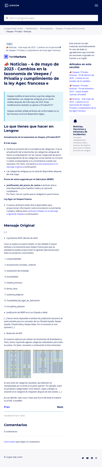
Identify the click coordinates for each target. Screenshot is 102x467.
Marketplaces (46, 28)
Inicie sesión (9, 441)
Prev (7, 407)
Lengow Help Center (13, 28)
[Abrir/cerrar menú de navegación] (96, 5)
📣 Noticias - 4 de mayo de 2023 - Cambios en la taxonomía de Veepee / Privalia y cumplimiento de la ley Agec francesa (82, 105)
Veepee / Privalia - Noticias (18, 31)
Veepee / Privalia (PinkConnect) (70, 28)
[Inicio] (12, 5)
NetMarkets (31, 28)
